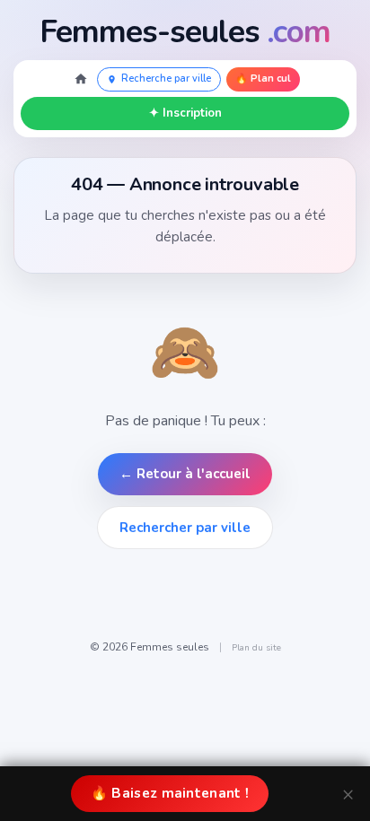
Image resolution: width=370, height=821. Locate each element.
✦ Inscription (185, 113)
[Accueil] (81, 79)
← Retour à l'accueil (185, 474)
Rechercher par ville (185, 528)
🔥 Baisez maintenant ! (170, 793)
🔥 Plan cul (263, 78)
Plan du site (256, 648)
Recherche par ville (166, 78)
